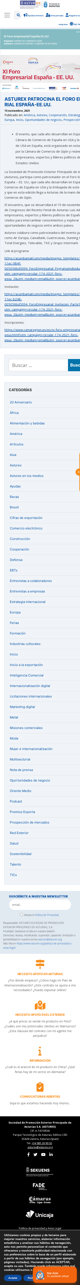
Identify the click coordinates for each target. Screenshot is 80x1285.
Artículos (16, 444)
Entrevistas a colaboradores (31, 581)
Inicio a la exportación (26, 665)
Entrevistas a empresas (27, 591)
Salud (14, 843)
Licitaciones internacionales (31, 696)
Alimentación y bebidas (27, 423)
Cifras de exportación (26, 518)
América (29, 115)
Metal (14, 717)
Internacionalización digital (30, 686)
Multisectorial (20, 759)
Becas (14, 497)
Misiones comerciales (26, 728)
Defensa (16, 560)
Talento (15, 864)
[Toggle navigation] (7, 15)
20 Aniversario (21, 402)
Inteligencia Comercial (27, 675)
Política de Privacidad (47, 915)
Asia (13, 455)
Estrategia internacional (27, 602)
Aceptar (12, 1278)
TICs (13, 875)
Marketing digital (22, 707)
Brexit (14, 507)
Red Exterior (19, 833)
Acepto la (41, 915)
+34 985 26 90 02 (42, 1143)
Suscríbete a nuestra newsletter (38, 896)
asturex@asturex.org (50, 939)
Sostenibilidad (20, 854)
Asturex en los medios (27, 476)
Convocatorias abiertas (40, 1096)
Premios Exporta (22, 812)
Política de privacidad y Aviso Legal (40, 1228)
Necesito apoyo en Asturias (40, 974)
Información (40, 1060)
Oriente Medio (20, 791)
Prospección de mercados (29, 822)
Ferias (14, 623)
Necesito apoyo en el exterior (40, 1014)
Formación (18, 633)
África (14, 413)
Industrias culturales (25, 644)
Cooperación (58, 115)
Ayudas (15, 486)
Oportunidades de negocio (43, 120)
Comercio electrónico (26, 528)
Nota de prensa (21, 770)
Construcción (20, 539)
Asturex (42, 115)
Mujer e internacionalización (31, 749)
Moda (14, 738)
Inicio (19, 120)
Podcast (16, 801)
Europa (9, 120)
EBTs (13, 570)
